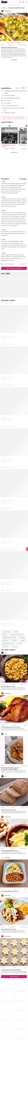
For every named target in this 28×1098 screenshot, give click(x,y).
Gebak (5, 8)
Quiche (20, 643)
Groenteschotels (8, 643)
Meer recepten (14, 976)
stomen (22, 637)
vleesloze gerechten (16, 634)
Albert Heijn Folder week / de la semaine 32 (9, 145)
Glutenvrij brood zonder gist (8, 810)
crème (23, 640)
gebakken (6, 640)
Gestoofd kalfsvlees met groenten (10, 891)
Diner (16, 631)
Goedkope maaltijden (9, 637)
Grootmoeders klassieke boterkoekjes (11, 970)
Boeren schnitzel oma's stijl (8, 929)
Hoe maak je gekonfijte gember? (9, 850)
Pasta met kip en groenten (8, 686)
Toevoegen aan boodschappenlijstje (15, 117)
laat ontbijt (6, 631)
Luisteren (6, 646)
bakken (14, 640)
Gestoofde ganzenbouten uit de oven (10, 727)
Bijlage (14, 646)
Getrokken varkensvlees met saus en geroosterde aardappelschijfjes (10, 768)
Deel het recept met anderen (14, 268)
